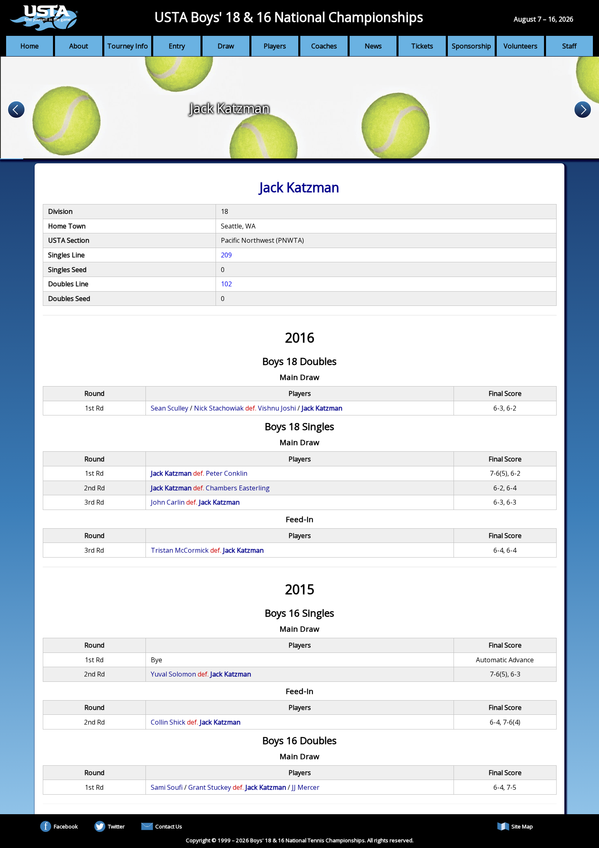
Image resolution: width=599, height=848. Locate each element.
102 (226, 283)
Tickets (422, 46)
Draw (226, 46)
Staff (569, 46)
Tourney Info (127, 46)
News (373, 46)
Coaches (324, 46)
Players (275, 46)
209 (226, 254)
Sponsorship (471, 46)
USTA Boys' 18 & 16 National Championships (288, 17)
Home (29, 46)
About (78, 46)
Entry (177, 46)
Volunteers (520, 46)
